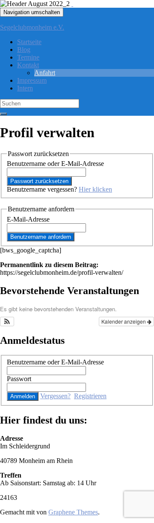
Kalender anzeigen (124, 321)
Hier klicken (95, 189)
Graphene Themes (73, 512)
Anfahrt (44, 72)
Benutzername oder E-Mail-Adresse (55, 163)
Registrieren (90, 396)
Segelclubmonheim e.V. (32, 27)
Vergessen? (55, 396)
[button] (7, 321)
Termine (28, 57)
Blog (23, 49)
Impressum (32, 80)
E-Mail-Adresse (28, 219)
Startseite (29, 41)
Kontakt (28, 65)
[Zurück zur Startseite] (72, 3)
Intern (25, 88)
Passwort (19, 378)
